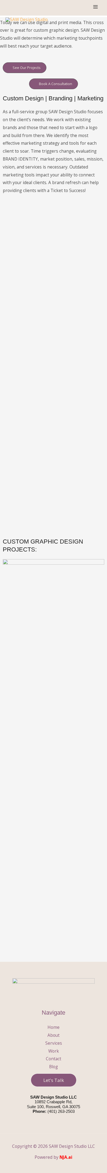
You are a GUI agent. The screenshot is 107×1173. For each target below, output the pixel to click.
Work (53, 1051)
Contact (53, 1059)
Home (53, 1027)
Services (53, 1043)
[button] (54, 1080)
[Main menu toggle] (96, 7)
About (53, 1035)
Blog (53, 1067)
